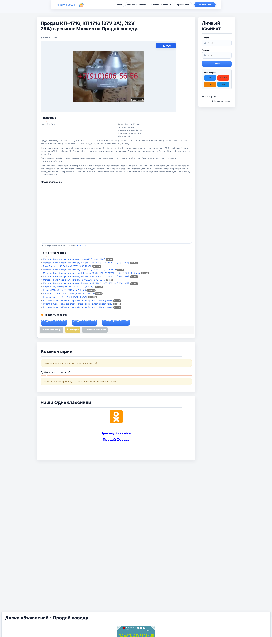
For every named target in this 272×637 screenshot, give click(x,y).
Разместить (205, 5)
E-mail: (205, 37)
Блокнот (131, 5)
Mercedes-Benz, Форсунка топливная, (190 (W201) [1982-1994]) (74, 259)
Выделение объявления (54, 321)
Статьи (119, 5)
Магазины (144, 5)
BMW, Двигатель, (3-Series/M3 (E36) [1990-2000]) (67, 266)
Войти (217, 64)
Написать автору (53, 329)
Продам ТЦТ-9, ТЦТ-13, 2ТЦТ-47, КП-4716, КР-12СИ (68, 293)
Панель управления (162, 5)
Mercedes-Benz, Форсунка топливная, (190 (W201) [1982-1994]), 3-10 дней (79, 269)
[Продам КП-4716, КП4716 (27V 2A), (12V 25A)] (108, 76)
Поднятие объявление (85, 321)
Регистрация (210, 96)
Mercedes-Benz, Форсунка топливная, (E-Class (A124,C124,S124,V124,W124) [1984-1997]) (86, 262)
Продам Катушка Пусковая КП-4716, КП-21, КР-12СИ (69, 287)
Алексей (82, 245)
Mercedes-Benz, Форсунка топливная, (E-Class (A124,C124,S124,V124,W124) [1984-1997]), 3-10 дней (91, 273)
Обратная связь (183, 5)
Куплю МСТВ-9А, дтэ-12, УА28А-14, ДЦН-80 (64, 290)
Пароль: (206, 50)
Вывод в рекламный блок (116, 321)
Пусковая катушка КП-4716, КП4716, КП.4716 (65, 297)
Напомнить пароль (222, 101)
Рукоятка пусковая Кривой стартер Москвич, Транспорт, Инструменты (78, 300)
